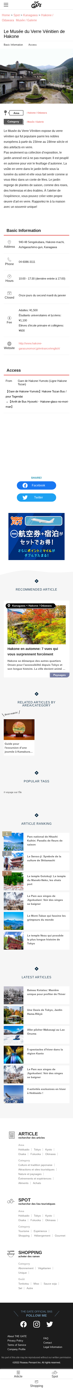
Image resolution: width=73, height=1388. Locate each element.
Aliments (23, 1183)
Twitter (38, 497)
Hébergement (42, 1235)
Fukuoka (36, 1154)
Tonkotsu (23, 1283)
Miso (36, 1283)
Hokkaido (23, 1149)
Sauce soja (50, 1283)
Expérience (40, 1231)
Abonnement (26, 1268)
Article (18, 1376)
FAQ (45, 1338)
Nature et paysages (30, 1174)
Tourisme (23, 1231)
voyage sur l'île (14, 792)
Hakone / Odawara (37, 113)
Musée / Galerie (35, 122)
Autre (30, 1288)
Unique (22, 1272)
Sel (20, 1288)
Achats (37, 1183)
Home (6, 15)
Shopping (24, 1235)
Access (32, 44)
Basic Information (13, 44)
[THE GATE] (36, 4)
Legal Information (52, 1347)
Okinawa (50, 1154)
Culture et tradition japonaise (35, 1164)
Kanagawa (30, 15)
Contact (47, 1342)
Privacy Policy (15, 1340)
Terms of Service (16, 1345)
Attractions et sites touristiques (36, 1169)
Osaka (22, 1154)
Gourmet (60, 1235)
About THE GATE (17, 1336)
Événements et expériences (34, 1178)
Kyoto (48, 1149)
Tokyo (37, 1149)
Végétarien (44, 1268)
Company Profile (16, 1349)
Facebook (38, 485)
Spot (16, 15)
